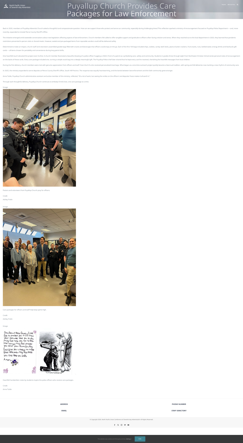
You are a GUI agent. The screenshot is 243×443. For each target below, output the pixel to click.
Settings (128, 439)
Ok (140, 439)
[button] (237, 4)
